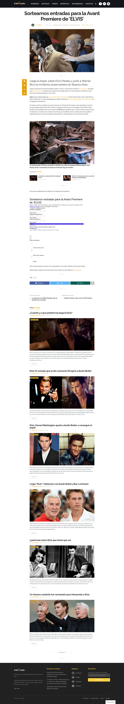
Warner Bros (77, 270)
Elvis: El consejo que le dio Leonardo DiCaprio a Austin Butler (61, 371)
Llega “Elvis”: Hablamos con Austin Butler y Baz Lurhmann (59, 484)
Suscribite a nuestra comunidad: (97, 672)
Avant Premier (26, 7)
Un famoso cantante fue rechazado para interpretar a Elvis (59, 594)
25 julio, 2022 (76, 179)
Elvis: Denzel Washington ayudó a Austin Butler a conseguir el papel (61, 426)
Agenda (20, 7)
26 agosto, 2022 (43, 179)
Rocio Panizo (35, 542)
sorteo (78, 25)
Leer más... (17, 688)
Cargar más (62, 652)
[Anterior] (60, 185)
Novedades (35, 4)
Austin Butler (53, 97)
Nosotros (89, 4)
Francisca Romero (37, 486)
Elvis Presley (83, 89)
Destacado (66, 25)
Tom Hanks (63, 97)
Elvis (35, 277)
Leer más (33, 363)
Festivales (45, 4)
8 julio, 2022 (43, 542)
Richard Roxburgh (74, 99)
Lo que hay (72, 25)
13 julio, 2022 (41, 430)
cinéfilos (39, 25)
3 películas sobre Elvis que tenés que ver (50, 540)
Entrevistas (64, 4)
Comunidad (85, 698)
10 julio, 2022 (46, 486)
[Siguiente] (63, 185)
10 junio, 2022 (43, 597)
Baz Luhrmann (37, 91)
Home (15, 7)
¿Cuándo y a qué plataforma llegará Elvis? (51, 313)
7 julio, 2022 (48, 25)
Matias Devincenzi (36, 315)
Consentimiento (94, 698)
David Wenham (87, 99)
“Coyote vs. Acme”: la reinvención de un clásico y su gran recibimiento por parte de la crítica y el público (58, 681)
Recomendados (77, 4)
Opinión (54, 4)
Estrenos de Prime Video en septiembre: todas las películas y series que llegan (56, 674)
